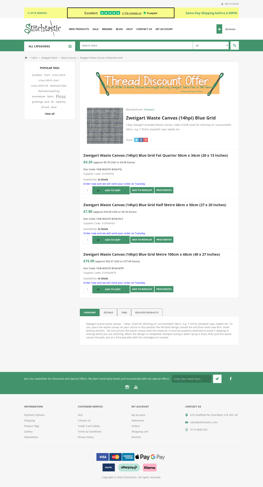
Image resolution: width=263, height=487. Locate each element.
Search (234, 45)
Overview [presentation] (90, 312)
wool (54, 107)
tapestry (61, 101)
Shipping (29, 420)
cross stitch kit (39, 85)
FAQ (80, 415)
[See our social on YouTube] (136, 387)
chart (47, 75)
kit (52, 101)
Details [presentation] (108, 312)
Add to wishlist (142, 190)
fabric (50, 96)
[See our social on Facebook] (230, 379)
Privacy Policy (86, 437)
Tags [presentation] (124, 312)
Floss (61, 96)
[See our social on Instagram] (127, 387)
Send (217, 379)
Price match (164, 190)
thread (45, 107)
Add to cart (113, 190)
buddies (37, 75)
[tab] (90, 312)
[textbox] (136, 45)
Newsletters (31, 437)
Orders (136, 426)
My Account (232, 3)
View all (49, 113)
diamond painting (49, 91)
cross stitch (58, 75)
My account (138, 415)
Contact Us (84, 420)
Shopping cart (140, 431)
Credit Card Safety (89, 426)
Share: (129, 139)
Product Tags (31, 426)
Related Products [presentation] (147, 312)
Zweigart (149, 109)
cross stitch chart (48, 80)
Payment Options (34, 415)
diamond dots (58, 85)
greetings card (40, 101)
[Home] (26, 58)
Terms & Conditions (89, 431)
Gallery (28, 431)
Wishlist (136, 437)
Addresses (138, 420)
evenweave (38, 96)
